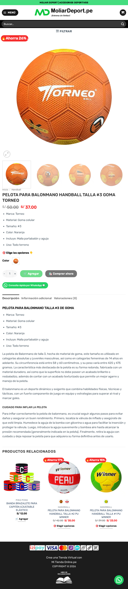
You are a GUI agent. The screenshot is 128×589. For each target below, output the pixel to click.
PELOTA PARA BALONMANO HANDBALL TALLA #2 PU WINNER (64, 513)
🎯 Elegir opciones (63, 525)
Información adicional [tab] (36, 298)
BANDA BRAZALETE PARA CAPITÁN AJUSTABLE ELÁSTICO (21, 506)
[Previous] (9, 96)
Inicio (5, 189)
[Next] (119, 96)
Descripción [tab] (10, 298)
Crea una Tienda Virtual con (64, 557)
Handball (16, 189)
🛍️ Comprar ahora (61, 273)
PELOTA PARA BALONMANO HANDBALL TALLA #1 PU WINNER (106, 513)
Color (5, 260)
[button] (10, 12)
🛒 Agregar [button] (21, 518)
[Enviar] (123, 24)
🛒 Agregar (31, 273)
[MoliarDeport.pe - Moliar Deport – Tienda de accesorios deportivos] (64, 12)
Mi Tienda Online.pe (64, 562)
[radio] (15, 261)
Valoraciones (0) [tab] (65, 298)
